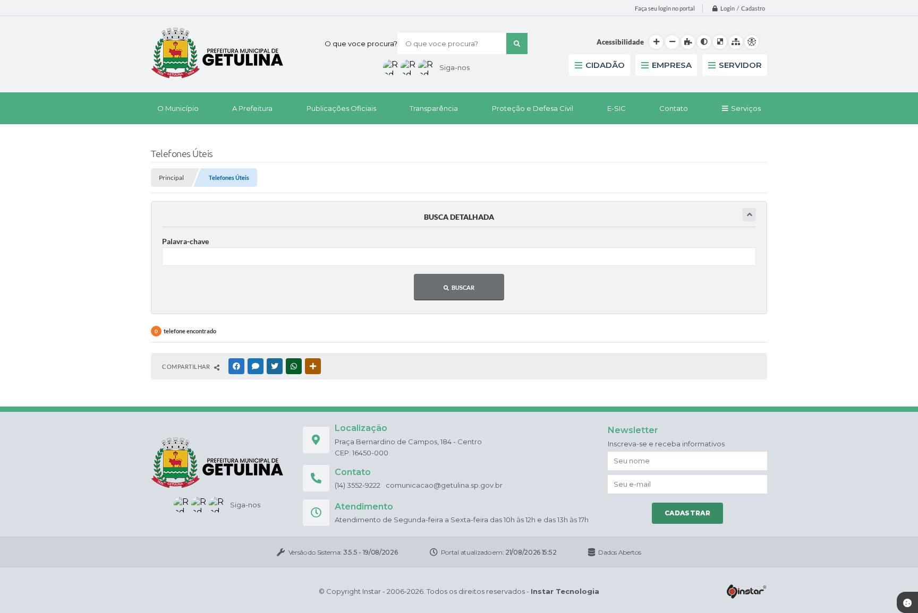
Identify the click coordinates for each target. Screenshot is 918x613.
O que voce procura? (361, 43)
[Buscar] (517, 43)
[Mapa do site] (736, 42)
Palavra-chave (185, 241)
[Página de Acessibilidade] (752, 42)
